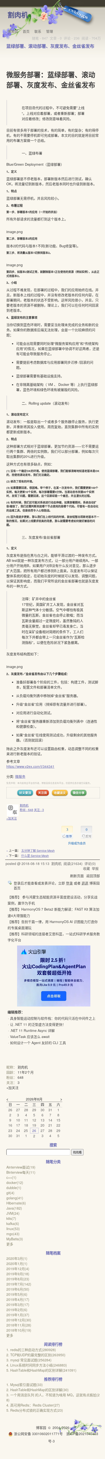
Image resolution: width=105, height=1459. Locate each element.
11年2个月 (26, 1072)
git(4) (10, 1192)
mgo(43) (13, 1233)
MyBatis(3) (14, 1238)
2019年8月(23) (17, 1278)
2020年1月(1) (16, 1263)
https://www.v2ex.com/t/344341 (30, 766)
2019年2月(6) (16, 1309)
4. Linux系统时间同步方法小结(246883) (36, 1365)
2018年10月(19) (18, 1330)
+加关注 (11, 818)
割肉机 (18, 15)
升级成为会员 (77, 843)
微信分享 (78, 793)
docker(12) (14, 1182)
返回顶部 (93, 875)
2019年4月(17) (17, 1299)
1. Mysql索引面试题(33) (24, 1384)
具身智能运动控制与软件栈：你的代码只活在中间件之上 (52, 1018)
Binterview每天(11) (20, 1172)
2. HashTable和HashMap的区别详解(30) (37, 1389)
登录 (69, 883)
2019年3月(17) (17, 1304)
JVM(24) (13, 1213)
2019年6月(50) (17, 1289)
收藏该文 (60, 793)
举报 (95, 868)
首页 (26, 31)
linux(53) (13, 1228)
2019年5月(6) (16, 1294)
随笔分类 (53, 1161)
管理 (49, 31)
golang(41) (14, 1197)
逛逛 (85, 883)
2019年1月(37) (17, 1314)
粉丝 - (26, 810)
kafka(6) (12, 1223)
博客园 (13, 31)
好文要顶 (25, 793)
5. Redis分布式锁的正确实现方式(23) (34, 1410)
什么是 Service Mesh (35, 855)
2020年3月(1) (16, 1258)
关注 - (39, 810)
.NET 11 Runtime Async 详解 (32, 1030)
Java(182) (14, 1208)
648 (20, 1077)
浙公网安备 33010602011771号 (38, 1433)
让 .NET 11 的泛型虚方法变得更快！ (38, 1024)
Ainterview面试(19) (20, 1167)
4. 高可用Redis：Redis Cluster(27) (33, 1405)
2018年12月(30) (18, 1319)
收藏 (86, 868)
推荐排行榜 (53, 1379)
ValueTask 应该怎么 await (30, 1036)
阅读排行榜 (53, 1344)
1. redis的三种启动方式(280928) (31, 1349)
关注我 (42, 793)
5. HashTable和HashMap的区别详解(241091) (41, 1370)
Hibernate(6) (16, 1203)
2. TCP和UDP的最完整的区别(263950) (35, 1354)
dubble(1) (13, 1187)
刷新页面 (77, 875)
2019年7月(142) (18, 1284)
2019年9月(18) (17, 1273)
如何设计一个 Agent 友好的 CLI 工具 (38, 1042)
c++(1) (11, 1177)
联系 (37, 31)
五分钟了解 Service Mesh (38, 850)
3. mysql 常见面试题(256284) (29, 1359)
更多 (9, 1244)
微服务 (20, 776)
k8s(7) (11, 1218)
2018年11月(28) (18, 1325)
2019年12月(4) (17, 1268)
